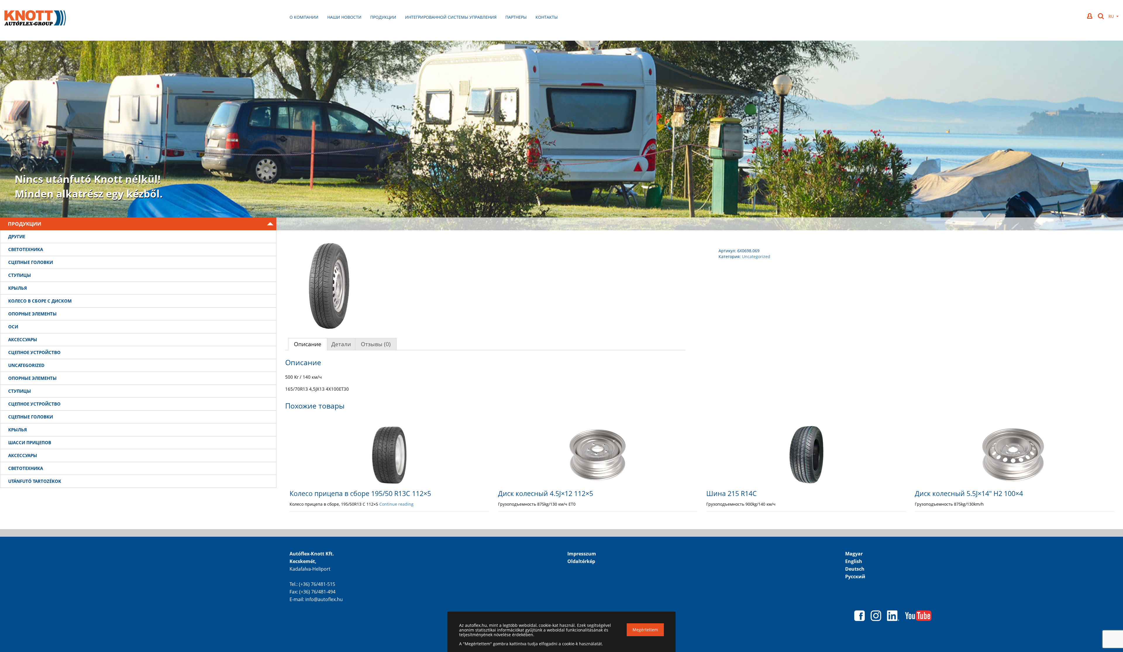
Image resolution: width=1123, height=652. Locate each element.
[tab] (307, 344)
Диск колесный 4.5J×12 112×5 (545, 493)
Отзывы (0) (376, 344)
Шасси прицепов (29, 442)
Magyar (854, 553)
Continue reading (396, 504)
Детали (341, 344)
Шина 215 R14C (731, 493)
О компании (304, 17)
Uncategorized (26, 365)
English (853, 561)
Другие (16, 236)
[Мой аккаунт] (1090, 16)
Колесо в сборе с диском (40, 301)
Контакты (546, 17)
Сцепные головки (30, 262)
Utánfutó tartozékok (34, 481)
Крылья (17, 288)
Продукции (383, 17)
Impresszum (581, 553)
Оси (13, 327)
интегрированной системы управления (451, 17)
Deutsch (854, 569)
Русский (855, 576)
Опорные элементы (32, 314)
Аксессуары (22, 339)
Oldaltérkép (581, 561)
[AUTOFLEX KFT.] (35, 18)
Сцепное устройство (34, 352)
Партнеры (516, 17)
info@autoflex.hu (324, 599)
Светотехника (25, 249)
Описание (307, 344)
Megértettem (645, 629)
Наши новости (344, 17)
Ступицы (19, 275)
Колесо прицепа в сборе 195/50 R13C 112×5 (360, 493)
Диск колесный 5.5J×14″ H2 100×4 (969, 493)
